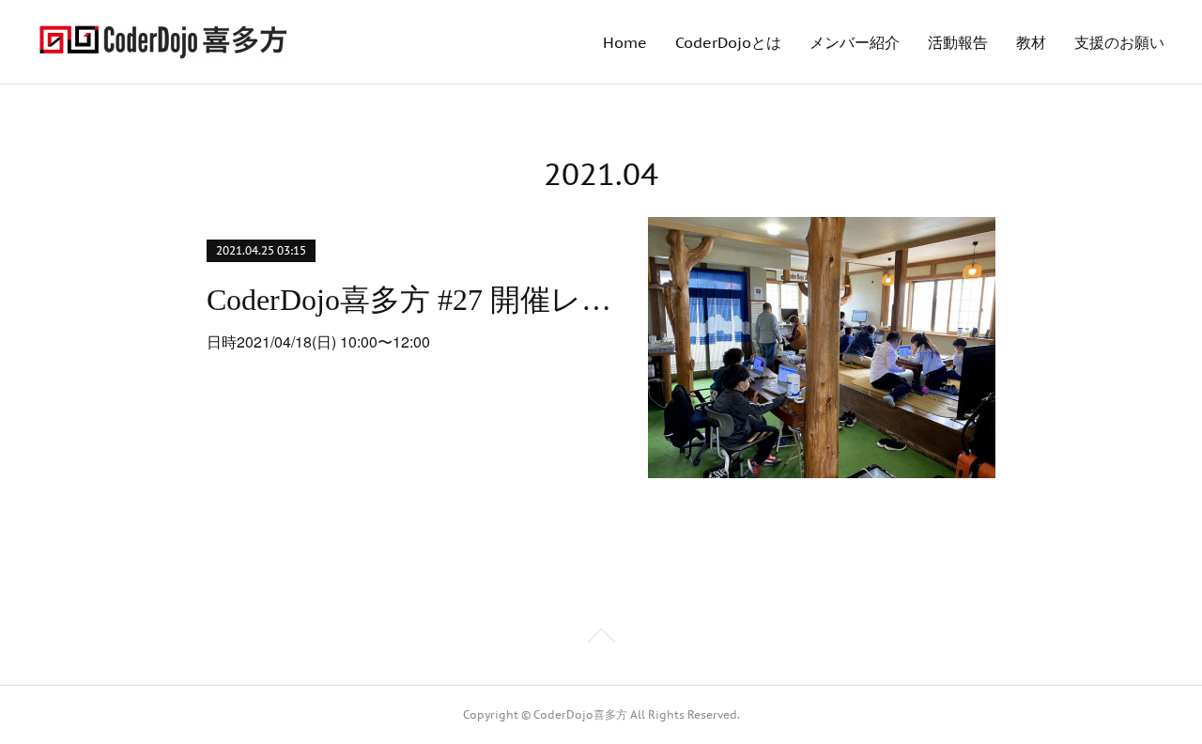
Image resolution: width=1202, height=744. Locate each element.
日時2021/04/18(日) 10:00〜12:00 (318, 341)
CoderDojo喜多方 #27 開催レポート (411, 300)
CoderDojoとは (728, 42)
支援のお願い (1119, 42)
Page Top (601, 638)
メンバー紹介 (854, 42)
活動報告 (958, 42)
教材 (1031, 42)
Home (625, 42)
